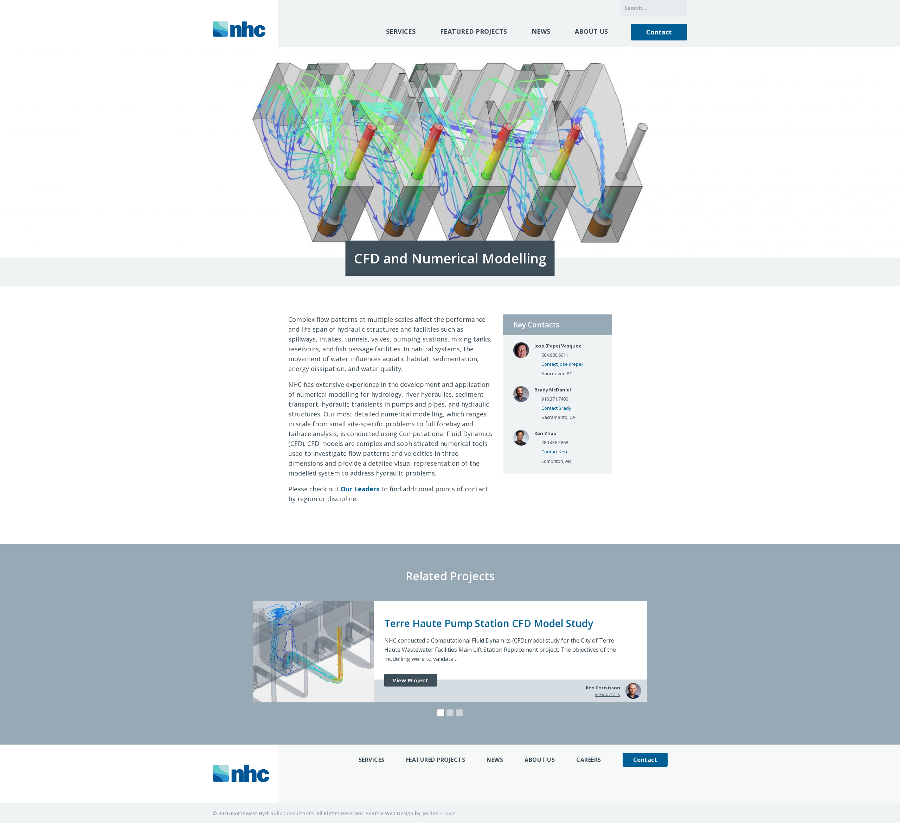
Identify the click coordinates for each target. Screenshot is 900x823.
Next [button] (662, 652)
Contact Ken (554, 451)
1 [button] (440, 712)
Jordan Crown (439, 813)
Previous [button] (237, 652)
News (541, 31)
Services (401, 31)
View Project (411, 680)
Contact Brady (556, 408)
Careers (588, 760)
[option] (450, 651)
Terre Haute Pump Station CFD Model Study (488, 623)
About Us (591, 31)
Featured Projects (473, 31)
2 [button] (450, 712)
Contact (659, 32)
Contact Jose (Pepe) (562, 364)
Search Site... (679, 8)
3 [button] (459, 712)
